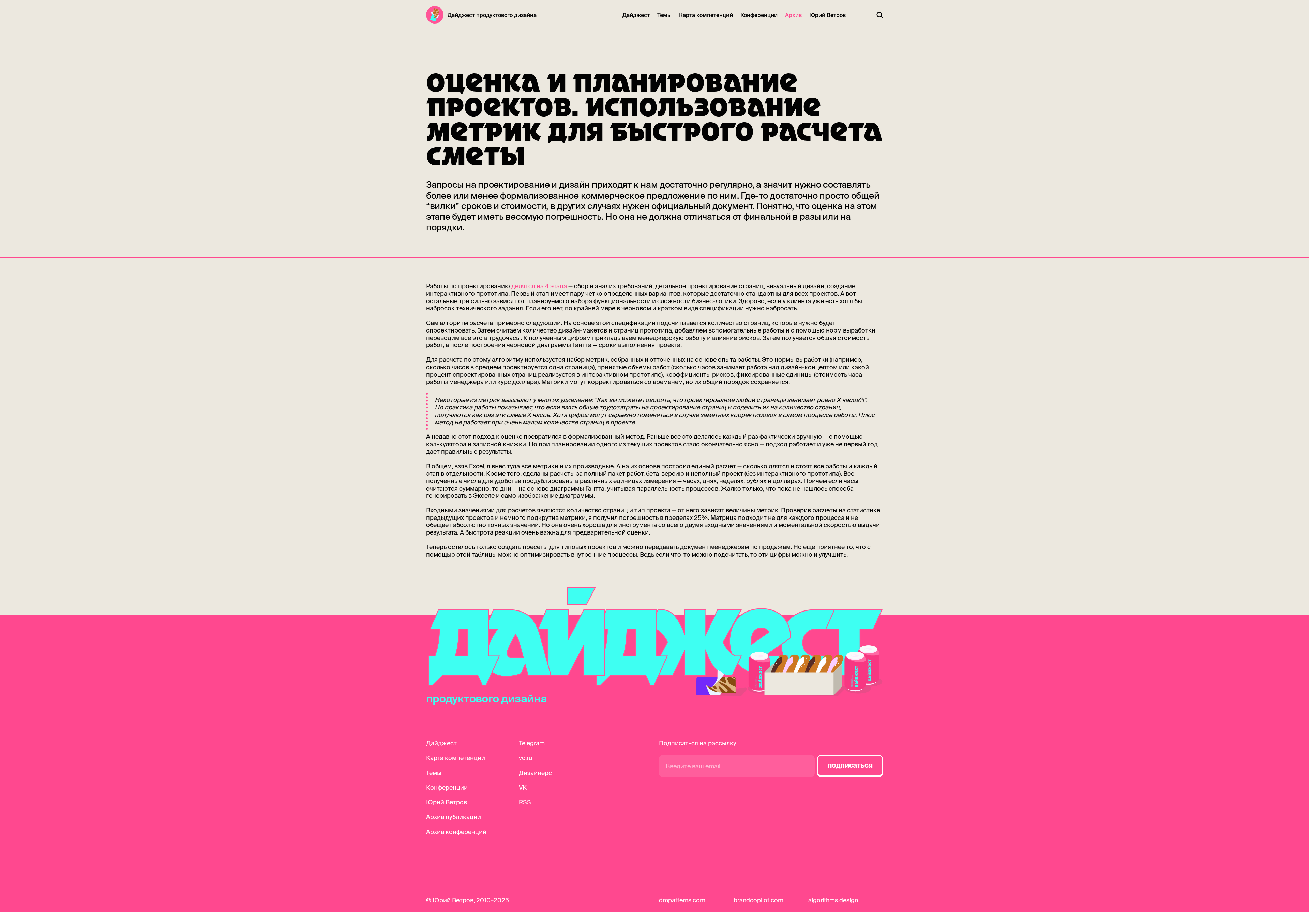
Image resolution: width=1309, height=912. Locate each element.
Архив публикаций (453, 816)
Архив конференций (456, 831)
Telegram (532, 743)
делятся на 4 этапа (539, 286)
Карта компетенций (706, 15)
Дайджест (636, 15)
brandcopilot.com (758, 900)
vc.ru (525, 757)
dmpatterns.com (682, 900)
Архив (793, 15)
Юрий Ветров (827, 15)
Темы (664, 15)
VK (523, 787)
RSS (525, 802)
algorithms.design (833, 900)
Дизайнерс (535, 772)
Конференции (759, 15)
